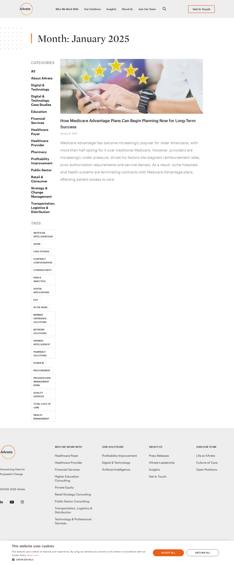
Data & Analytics (39, 279)
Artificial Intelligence (116, 469)
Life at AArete (205, 455)
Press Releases (159, 455)
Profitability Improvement (41, 161)
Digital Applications (41, 290)
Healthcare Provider (39, 143)
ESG (35, 299)
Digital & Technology (40, 87)
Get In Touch (201, 9)
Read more (33, 555)
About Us (127, 9)
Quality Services (38, 394)
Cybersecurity (42, 270)
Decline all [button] (202, 552)
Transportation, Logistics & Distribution (43, 207)
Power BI (38, 363)
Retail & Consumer (39, 179)
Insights (111, 9)
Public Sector (41, 170)
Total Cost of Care (42, 406)
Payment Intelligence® (41, 342)
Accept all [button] (168, 552)
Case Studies (41, 251)
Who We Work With (67, 9)
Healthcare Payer (39, 132)
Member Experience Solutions (40, 318)
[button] (79, 559)
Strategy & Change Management (41, 192)
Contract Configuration (42, 261)
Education (39, 112)
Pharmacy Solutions (40, 354)
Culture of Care (207, 462)
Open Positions (206, 469)
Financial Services (38, 120)
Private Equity (64, 487)
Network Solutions (40, 331)
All (33, 71)
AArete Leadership (162, 462)
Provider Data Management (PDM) (42, 381)
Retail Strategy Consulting (73, 494)
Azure (37, 244)
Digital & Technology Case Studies (41, 100)
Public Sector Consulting (72, 501)
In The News (40, 307)
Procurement (41, 370)
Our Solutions (92, 9)
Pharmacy (39, 152)
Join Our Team (147, 9)
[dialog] (117, 553)
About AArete (41, 78)
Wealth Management (41, 417)
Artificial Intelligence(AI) (43, 234)
